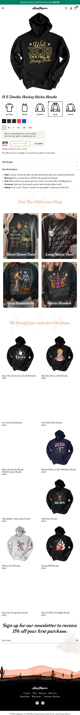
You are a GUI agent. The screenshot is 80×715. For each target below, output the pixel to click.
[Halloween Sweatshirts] (20, 285)
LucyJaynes (19, 714)
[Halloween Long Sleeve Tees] (59, 236)
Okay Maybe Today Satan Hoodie (16, 520)
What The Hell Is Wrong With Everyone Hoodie (12, 471)
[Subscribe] (76, 640)
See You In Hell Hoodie (12, 423)
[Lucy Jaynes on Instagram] (42, 703)
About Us (52, 693)
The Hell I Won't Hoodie (52, 423)
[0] (75, 9)
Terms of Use (49, 714)
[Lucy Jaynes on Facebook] (37, 703)
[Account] (71, 10)
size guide (39, 144)
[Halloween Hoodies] (59, 285)
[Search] (66, 9)
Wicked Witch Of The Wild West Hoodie (59, 470)
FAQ (35, 693)
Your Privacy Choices (63, 714)
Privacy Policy (39, 714)
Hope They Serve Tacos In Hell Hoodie (19, 377)
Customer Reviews (52, 696)
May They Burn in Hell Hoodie (55, 377)
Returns (42, 693)
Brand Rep (24, 696)
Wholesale (36, 696)
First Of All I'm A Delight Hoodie (56, 614)
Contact (26, 693)
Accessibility (28, 714)
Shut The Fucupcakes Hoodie (15, 614)
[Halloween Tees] (20, 236)
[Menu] (3, 8)
